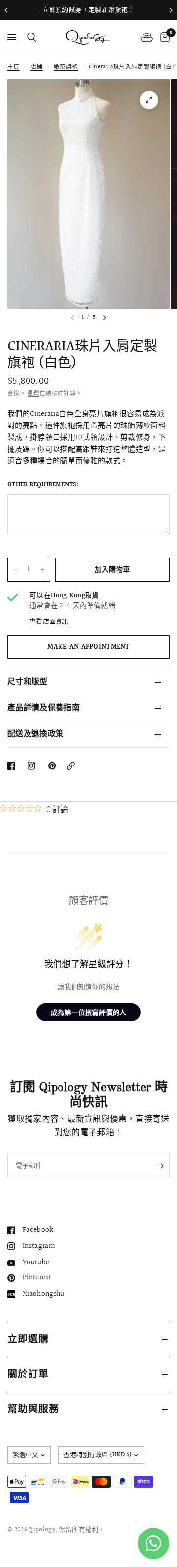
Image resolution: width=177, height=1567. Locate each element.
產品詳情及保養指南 (43, 708)
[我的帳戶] (147, 37)
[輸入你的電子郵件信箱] (160, 1165)
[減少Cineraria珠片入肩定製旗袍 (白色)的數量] (15, 569)
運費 (33, 393)
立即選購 (28, 1339)
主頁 (13, 67)
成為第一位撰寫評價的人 (88, 1012)
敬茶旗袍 (66, 67)
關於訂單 (28, 1374)
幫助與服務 (33, 1409)
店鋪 (36, 67)
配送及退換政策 (35, 734)
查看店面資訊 (49, 622)
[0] (163, 37)
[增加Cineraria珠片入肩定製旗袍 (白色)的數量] (42, 569)
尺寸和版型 (27, 682)
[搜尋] (30, 37)
